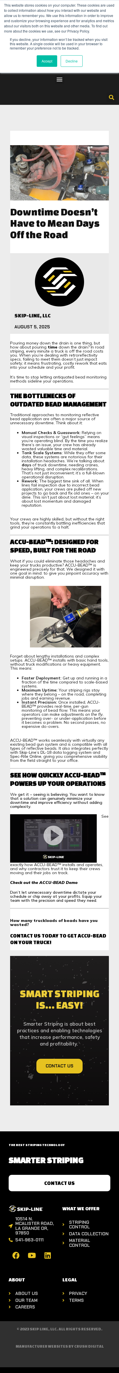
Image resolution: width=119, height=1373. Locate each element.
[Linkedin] (47, 1255)
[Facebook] (16, 1255)
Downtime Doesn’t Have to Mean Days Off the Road (55, 223)
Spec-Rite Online (25, 756)
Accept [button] (47, 60)
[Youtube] (32, 1255)
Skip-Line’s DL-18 (35, 752)
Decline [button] (72, 60)
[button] (59, 79)
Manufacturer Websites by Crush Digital (60, 1346)
